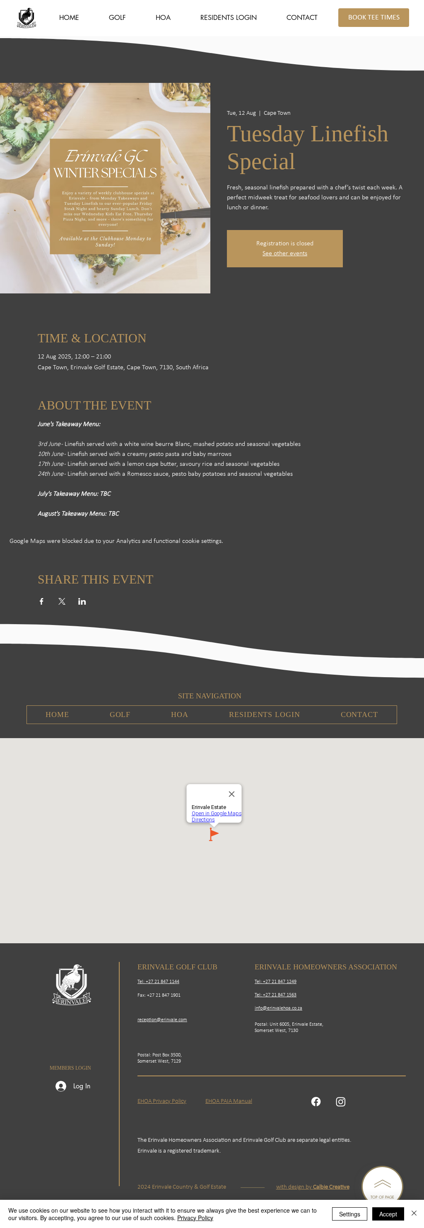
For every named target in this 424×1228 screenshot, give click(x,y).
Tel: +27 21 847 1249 (275, 981)
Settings (349, 1214)
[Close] (414, 1213)
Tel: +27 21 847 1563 (275, 995)
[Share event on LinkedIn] (82, 601)
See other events (285, 253)
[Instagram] (341, 1101)
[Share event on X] (62, 601)
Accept (388, 1214)
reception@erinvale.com (162, 1019)
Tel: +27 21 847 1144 (158, 981)
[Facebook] (316, 1101)
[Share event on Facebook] (42, 601)
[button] (117, 17)
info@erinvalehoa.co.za (278, 1008)
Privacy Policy (195, 1217)
